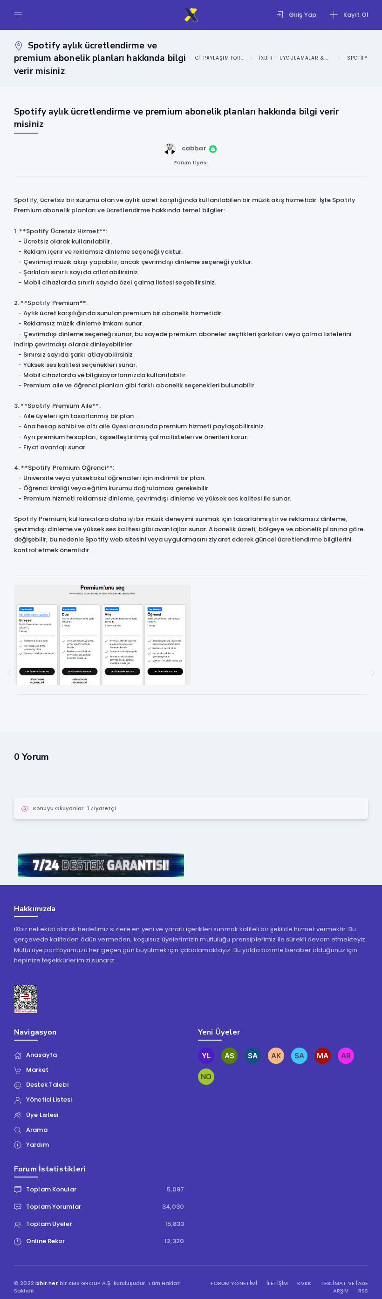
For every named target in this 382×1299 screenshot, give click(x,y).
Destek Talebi (47, 1084)
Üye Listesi (42, 1114)
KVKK (304, 1283)
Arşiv (341, 1290)
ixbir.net (46, 1283)
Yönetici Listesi (49, 1099)
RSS (363, 1290)
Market (37, 1069)
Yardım (37, 1144)
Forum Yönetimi (234, 1283)
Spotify (357, 57)
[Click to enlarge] (102, 634)
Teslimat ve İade (344, 1283)
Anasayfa (41, 1054)
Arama (37, 1129)
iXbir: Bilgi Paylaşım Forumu (207, 57)
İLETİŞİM (277, 1283)
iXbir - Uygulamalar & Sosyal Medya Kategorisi (295, 57)
